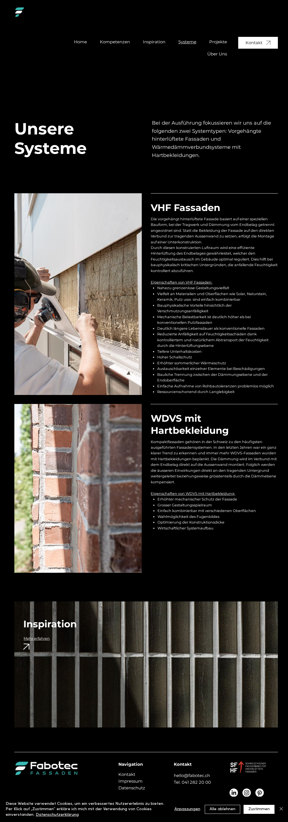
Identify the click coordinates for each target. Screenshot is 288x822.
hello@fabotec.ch (192, 775)
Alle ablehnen (222, 809)
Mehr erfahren (37, 638)
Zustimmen (259, 809)
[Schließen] (281, 809)
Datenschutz (131, 787)
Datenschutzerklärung (57, 815)
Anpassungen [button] (187, 809)
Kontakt (126, 774)
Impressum (130, 781)
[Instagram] (246, 793)
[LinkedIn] (234, 793)
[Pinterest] (259, 793)
